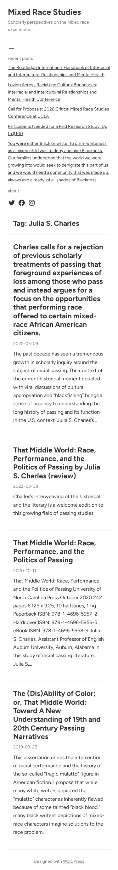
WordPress (73, 861)
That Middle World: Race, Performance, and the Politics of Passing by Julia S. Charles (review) (56, 463)
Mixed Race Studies (44, 12)
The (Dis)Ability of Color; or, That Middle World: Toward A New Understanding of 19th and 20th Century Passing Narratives (57, 715)
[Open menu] (11, 47)
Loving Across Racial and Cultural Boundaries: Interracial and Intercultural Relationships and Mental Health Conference (52, 92)
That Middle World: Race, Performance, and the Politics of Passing (54, 552)
